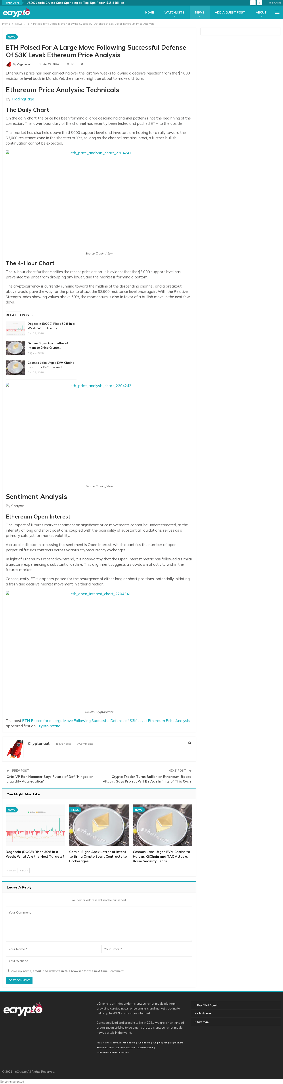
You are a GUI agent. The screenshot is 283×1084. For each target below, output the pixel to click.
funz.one (178, 1042)
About (261, 12)
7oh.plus (168, 1042)
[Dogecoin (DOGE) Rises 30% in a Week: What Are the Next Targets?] (15, 328)
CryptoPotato (48, 726)
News (199, 12)
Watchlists (174, 12)
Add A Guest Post (230, 12)
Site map (203, 1021)
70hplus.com (144, 1042)
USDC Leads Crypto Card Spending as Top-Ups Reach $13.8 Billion (75, 2)
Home (149, 12)
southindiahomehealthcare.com (113, 1052)
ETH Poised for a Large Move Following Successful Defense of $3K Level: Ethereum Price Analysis (106, 720)
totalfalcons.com (145, 1047)
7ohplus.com (129, 1042)
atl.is (111, 1047)
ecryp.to (117, 1042)
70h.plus (157, 1042)
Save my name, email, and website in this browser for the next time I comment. (67, 971)
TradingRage (22, 99)
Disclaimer (204, 1013)
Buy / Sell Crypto (207, 1005)
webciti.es (102, 1047)
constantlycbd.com (125, 1047)
